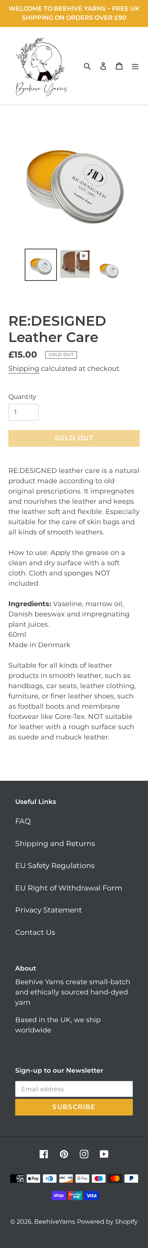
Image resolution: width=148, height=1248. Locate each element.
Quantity (22, 396)
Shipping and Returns (55, 843)
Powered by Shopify (107, 1221)
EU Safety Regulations (54, 865)
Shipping (23, 368)
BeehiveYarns (54, 1221)
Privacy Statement (48, 910)
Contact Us (35, 932)
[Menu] (135, 66)
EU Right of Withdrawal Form (68, 888)
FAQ (23, 821)
